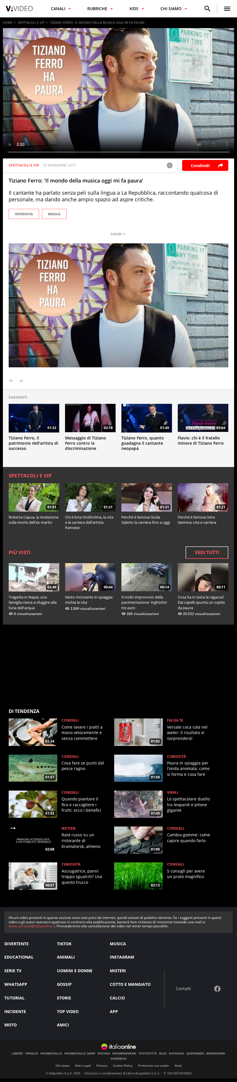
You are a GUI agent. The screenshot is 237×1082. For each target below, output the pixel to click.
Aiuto (178, 1065)
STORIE (64, 998)
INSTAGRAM (122, 957)
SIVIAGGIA (176, 1053)
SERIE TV (12, 970)
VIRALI (172, 793)
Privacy (102, 1065)
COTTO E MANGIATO (130, 984)
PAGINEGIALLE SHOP (79, 1053)
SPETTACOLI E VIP (31, 22)
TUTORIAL (14, 998)
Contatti (183, 988)
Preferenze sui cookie (153, 1065)
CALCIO (117, 998)
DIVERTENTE (16, 943)
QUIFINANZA (195, 1053)
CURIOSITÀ (176, 757)
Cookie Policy (123, 1065)
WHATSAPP (15, 984)
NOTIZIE (69, 828)
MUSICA (54, 214)
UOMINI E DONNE (74, 970)
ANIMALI (66, 957)
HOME (7, 22)
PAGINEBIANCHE (124, 1053)
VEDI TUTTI (207, 552)
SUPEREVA (119, 1058)
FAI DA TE (175, 720)
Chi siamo (62, 1065)
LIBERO (17, 1053)
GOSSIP (64, 984)
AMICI (63, 1025)
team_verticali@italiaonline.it (32, 926)
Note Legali (83, 1065)
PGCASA (104, 1053)
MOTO (10, 1025)
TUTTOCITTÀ (148, 1053)
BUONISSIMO (215, 1053)
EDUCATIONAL (19, 957)
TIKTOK (64, 943)
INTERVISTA (24, 214)
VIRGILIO (31, 1053)
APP (114, 1011)
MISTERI (118, 970)
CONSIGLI (70, 720)
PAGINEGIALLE (51, 1053)
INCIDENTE (15, 1011)
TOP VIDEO (68, 1011)
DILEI (162, 1053)
